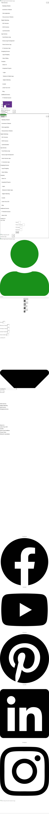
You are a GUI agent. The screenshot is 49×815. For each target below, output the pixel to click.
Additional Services (5, 94)
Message (18, 227)
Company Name (3, 328)
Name (2, 106)
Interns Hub (5, 101)
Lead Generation (6, 30)
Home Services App (6, 44)
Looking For (2, 337)
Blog (3, 91)
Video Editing (5, 58)
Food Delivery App (6, 37)
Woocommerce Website (7, 17)
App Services (4, 34)
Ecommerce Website (7, 9)
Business (3, 113)
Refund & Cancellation (5, 423)
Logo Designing (5, 54)
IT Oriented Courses (6, 97)
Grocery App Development (8, 41)
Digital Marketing (5, 20)
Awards (4, 84)
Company (3, 61)
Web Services (4, 2)
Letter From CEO (6, 87)
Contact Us (3, 218)
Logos (4, 72)
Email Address (3, 335)
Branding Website (6, 6)
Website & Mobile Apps (8, 76)
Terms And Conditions (5, 419)
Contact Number (3, 331)
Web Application (6, 13)
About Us (4, 64)
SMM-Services (5, 27)
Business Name (3, 325)
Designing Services (5, 51)
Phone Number (4, 109)
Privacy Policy (3, 421)
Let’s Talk (7, 104)
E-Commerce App (6, 48)
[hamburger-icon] (47, 2)
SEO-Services (5, 23)
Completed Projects (6, 68)
